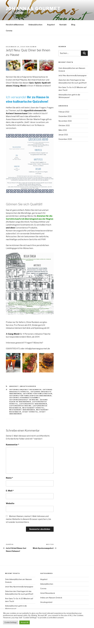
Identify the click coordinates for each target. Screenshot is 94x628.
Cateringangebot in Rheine (24, 400)
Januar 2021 (63, 135)
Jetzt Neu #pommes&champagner (73, 75)
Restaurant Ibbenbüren (22, 410)
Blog (73, 25)
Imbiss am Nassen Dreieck (51, 598)
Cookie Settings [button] (11, 622)
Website (10, 503)
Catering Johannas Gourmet (24, 398)
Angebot (51, 25)
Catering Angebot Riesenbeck (25, 389)
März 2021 (63, 130)
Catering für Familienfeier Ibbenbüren (30, 396)
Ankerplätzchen (35, 25)
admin (33, 47)
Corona (9, 31)
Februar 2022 (64, 112)
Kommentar (12, 444)
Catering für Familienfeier (37, 393)
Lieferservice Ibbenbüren (33, 404)
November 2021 (65, 121)
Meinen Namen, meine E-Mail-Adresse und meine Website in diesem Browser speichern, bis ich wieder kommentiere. (28, 519)
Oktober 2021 (64, 125)
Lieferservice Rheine (20, 406)
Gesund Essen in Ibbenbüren (28, 401)
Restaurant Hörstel (33, 408)
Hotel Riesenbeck (47, 593)
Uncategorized (28, 386)
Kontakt (63, 25)
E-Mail (10, 491)
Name (9, 478)
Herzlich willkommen (15, 25)
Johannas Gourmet (33, 8)
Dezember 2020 (65, 139)
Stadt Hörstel (30, 412)
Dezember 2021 (65, 116)
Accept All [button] (24, 622)
